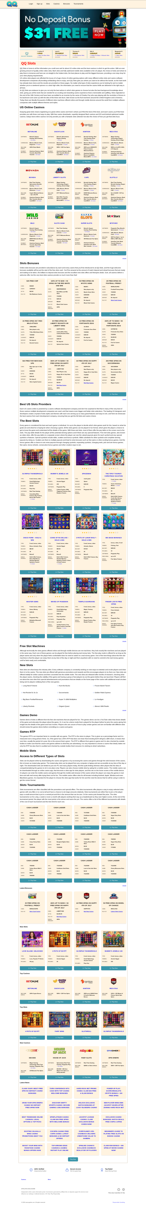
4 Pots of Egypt (59, 951)
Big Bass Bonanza (114, 538)
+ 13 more (120, 155)
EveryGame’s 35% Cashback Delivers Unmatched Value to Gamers (86, 1134)
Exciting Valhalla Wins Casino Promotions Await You (32, 1133)
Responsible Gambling (119, 1202)
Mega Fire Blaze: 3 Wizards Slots (93, 55)
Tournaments (78, 4)
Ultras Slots (112, 55)
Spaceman (86, 474)
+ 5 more (91, 140)
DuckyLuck (59, 131)
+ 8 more (59, 140)
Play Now (33, 161)
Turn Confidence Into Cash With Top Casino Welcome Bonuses (59, 1091)
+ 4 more (38, 144)
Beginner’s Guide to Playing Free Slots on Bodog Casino (114, 1133)
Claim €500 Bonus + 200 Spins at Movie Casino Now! (114, 1148)
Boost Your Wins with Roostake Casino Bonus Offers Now (32, 1148)
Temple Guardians (86, 602)
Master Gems (32, 602)
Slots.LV (114, 177)
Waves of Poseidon (59, 602)
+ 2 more (116, 144)
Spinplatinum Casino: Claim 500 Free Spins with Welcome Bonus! (59, 1119)
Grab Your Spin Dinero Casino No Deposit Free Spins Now (32, 1105)
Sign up (39, 4)
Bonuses (66, 4)
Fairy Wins (59, 1031)
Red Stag (114, 131)
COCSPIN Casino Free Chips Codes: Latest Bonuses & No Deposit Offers (59, 1134)
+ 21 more (60, 1066)
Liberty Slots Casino (117, 911)
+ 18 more (65, 154)
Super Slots (86, 223)
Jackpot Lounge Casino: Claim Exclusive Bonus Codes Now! (86, 1120)
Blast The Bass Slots (36, 55)
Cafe (86, 177)
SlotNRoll (86, 1031)
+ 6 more (92, 236)
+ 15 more (37, 154)
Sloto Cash (59, 223)
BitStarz (114, 223)
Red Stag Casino (61, 385)
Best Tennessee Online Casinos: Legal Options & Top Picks (32, 1119)
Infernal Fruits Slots (54, 55)
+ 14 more (32, 140)
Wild (32, 223)
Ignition (86, 131)
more (124, 258)
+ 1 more (91, 190)
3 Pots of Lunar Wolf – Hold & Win (86, 539)
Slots (48, 4)
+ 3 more (92, 144)
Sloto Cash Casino (116, 300)
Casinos (57, 4)
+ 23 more (94, 246)
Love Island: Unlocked (32, 951)
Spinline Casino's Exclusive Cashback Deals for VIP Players (87, 1148)
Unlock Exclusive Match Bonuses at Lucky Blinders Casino (86, 1105)
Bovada (32, 177)
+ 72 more (121, 230)
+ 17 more (37, 246)
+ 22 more (119, 245)
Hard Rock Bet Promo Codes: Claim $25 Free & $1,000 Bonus (86, 1091)
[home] (14, 7)
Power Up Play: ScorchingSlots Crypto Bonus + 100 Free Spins (113, 1092)
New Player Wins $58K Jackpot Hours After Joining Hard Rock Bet (113, 1105)
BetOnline (32, 131)
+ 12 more (38, 200)
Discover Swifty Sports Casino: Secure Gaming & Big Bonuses (59, 1105)
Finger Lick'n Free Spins (113, 603)
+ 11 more (94, 156)
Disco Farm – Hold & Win (32, 539)
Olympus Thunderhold (32, 474)
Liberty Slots (59, 177)
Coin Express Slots (71, 55)
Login (31, 4)
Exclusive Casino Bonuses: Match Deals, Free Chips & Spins (113, 1119)
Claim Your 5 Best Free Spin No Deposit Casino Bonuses (32, 1091)
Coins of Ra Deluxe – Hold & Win (59, 539)
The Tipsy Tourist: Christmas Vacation (114, 475)
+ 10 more (67, 200)
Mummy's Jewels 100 (59, 474)
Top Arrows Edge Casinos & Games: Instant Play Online (59, 1148)
